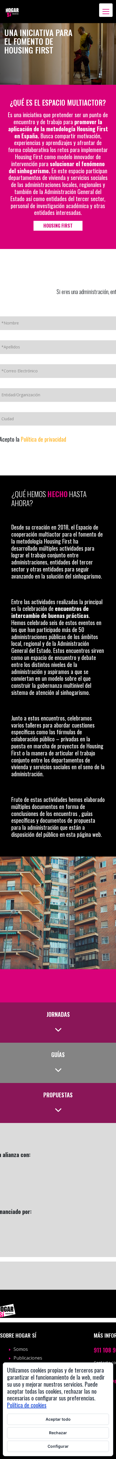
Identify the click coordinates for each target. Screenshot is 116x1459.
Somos (21, 1349)
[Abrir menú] (106, 10)
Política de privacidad (43, 439)
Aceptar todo (58, 1419)
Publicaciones (28, 1358)
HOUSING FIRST (58, 225)
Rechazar (58, 1432)
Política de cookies (26, 1405)
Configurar (58, 1446)
